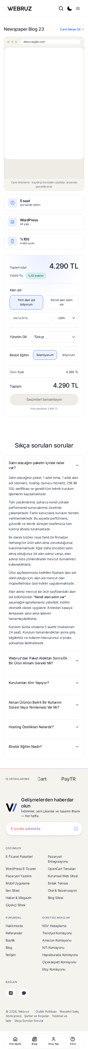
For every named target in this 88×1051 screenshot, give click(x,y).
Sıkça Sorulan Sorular (29, 1020)
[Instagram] (11, 993)
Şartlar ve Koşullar (36, 1016)
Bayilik (10, 940)
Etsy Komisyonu (53, 969)
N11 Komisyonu (53, 947)
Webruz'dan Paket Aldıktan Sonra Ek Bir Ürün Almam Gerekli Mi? (38, 660)
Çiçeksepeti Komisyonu (59, 962)
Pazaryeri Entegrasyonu (58, 859)
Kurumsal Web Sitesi (63, 876)
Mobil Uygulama (18, 883)
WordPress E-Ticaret (21, 869)
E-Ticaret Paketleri (19, 856)
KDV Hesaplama (54, 926)
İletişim (11, 955)
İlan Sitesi (12, 890)
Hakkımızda (14, 926)
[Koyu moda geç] (69, 8)
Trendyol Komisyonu (57, 933)
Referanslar (14, 933)
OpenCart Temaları (62, 869)
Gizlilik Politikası (46, 1011)
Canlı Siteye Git (70, 29)
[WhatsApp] (24, 993)
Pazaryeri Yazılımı (18, 876)
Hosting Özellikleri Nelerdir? (31, 727)
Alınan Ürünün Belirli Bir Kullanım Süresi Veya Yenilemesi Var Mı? (35, 704)
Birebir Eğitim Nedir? (25, 746)
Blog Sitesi (55, 898)
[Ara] (61, 8)
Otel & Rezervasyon (62, 890)
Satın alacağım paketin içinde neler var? (37, 465)
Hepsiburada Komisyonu (60, 955)
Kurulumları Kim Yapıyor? (29, 682)
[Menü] (78, 8)
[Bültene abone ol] (76, 829)
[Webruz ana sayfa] (20, 8)
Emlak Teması (58, 883)
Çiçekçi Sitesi (15, 905)
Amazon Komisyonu (56, 940)
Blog (9, 947)
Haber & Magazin (18, 898)
